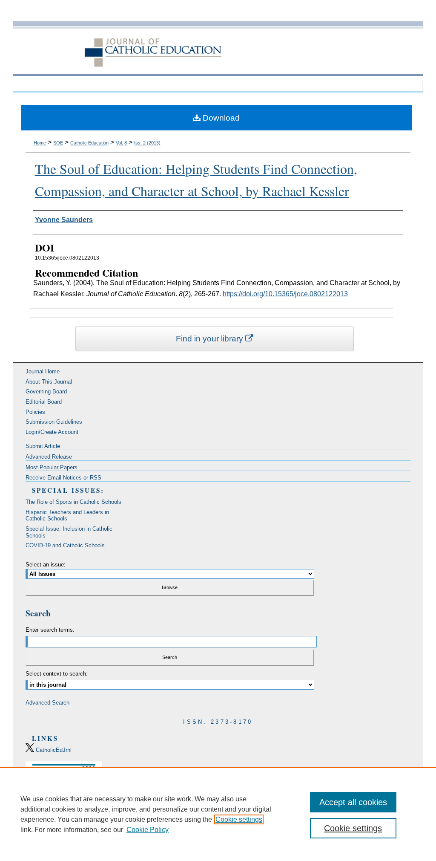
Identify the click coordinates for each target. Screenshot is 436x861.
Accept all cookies (353, 802)
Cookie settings (238, 819)
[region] (218, 814)
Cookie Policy (147, 829)
